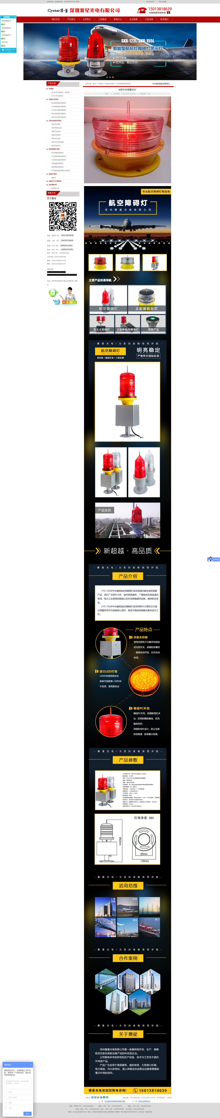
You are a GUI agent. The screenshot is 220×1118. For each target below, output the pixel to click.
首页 (94, 84)
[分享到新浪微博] (98, 1097)
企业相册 (133, 19)
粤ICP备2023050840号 (129, 1112)
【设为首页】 (150, 2)
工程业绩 (149, 19)
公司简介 (87, 19)
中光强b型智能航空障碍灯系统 (115, 1101)
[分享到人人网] (104, 1097)
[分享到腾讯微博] (101, 1097)
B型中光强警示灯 (144, 1101)
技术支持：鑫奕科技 (145, 1112)
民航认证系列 (109, 84)
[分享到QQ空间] (95, 1097)
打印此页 (161, 1098)
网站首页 (56, 19)
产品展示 (71, 19)
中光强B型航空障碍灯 (123, 84)
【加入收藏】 (162, 2)
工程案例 (102, 19)
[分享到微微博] (107, 1097)
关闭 (169, 1098)
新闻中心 (118, 19)
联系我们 (164, 19)
